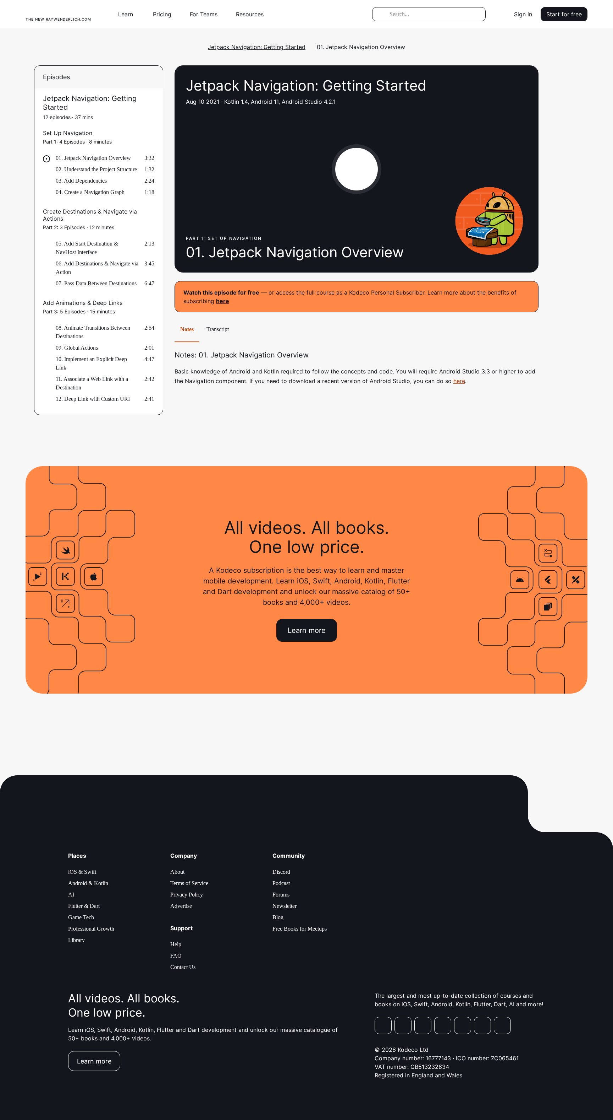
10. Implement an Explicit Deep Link (91, 363)
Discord (281, 872)
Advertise (181, 906)
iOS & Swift (82, 872)
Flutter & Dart (84, 906)
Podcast (281, 883)
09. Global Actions (77, 348)
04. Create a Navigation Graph (90, 192)
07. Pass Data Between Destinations (96, 283)
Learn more (307, 630)
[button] (128, 14)
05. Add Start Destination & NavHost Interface (87, 248)
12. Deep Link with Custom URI (93, 399)
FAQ (176, 956)
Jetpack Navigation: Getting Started (256, 46)
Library (76, 940)
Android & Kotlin (88, 883)
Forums (280, 895)
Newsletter (284, 906)
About (177, 872)
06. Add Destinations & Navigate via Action (97, 267)
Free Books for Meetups (299, 929)
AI (71, 895)
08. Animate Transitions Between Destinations (93, 332)
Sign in (523, 14)
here (222, 301)
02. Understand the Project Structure (96, 169)
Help (175, 944)
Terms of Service (189, 883)
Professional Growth (91, 929)
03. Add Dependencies (81, 181)
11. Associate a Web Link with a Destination (92, 383)
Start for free (564, 14)
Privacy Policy (186, 895)
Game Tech (81, 917)
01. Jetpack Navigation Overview (93, 158)
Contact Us (182, 967)
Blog (277, 917)
